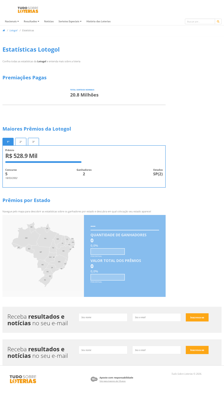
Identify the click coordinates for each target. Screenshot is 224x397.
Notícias (49, 21)
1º (8, 141)
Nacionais (11, 21)
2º (21, 141)
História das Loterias (98, 21)
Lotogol (13, 30)
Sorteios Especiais (69, 21)
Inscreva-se (197, 317)
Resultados (30, 21)
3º (33, 141)
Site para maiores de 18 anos (113, 381)
